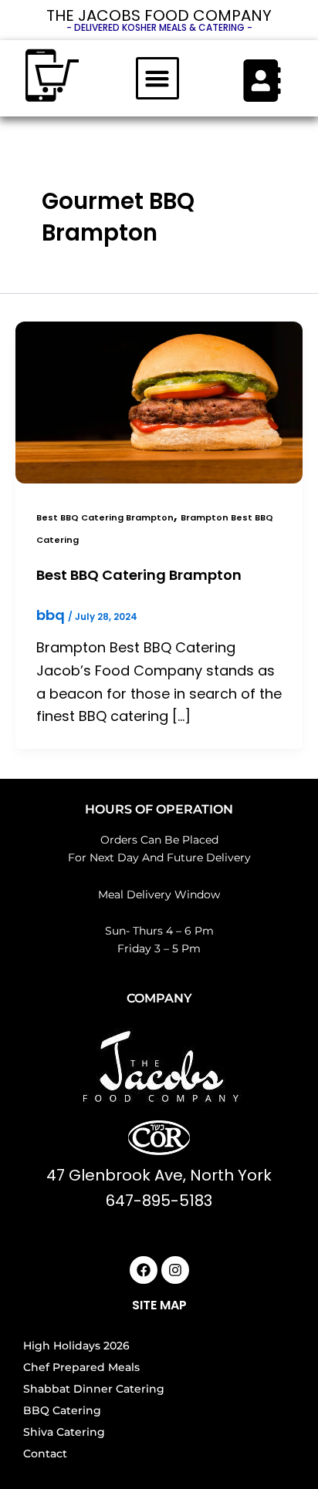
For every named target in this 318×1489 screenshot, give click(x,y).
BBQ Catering (62, 1410)
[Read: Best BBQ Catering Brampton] (159, 401)
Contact (45, 1453)
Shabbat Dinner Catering (93, 1389)
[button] (157, 78)
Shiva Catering (64, 1432)
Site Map (159, 1305)
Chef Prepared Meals (81, 1367)
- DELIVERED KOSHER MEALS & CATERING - (159, 27)
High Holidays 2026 (76, 1346)
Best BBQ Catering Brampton (105, 518)
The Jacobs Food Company (159, 15)
